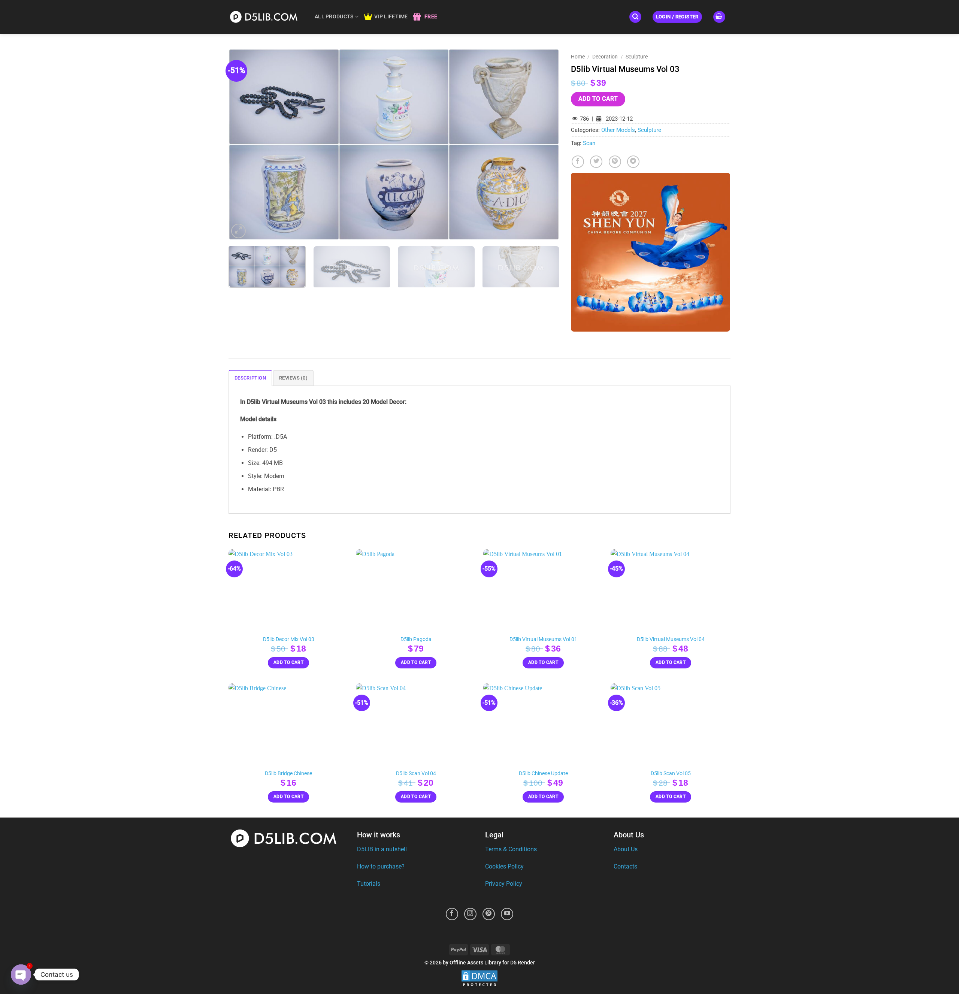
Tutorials (368, 883)
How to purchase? (381, 866)
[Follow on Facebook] (452, 914)
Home (578, 57)
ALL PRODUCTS (334, 16)
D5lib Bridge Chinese (288, 773)
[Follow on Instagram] (470, 914)
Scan (589, 143)
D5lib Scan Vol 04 (416, 773)
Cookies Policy (504, 866)
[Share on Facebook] (578, 161)
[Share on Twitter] (596, 161)
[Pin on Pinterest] (615, 161)
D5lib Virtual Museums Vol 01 (543, 639)
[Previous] (244, 144)
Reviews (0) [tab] (293, 378)
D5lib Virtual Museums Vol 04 (671, 639)
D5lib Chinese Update (543, 773)
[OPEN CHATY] (21, 974)
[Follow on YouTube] (507, 914)
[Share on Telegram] (633, 161)
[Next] (543, 144)
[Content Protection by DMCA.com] (479, 979)
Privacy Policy (503, 883)
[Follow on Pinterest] (488, 914)
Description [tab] (250, 378)
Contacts (625, 866)
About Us (626, 849)
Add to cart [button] (288, 662)
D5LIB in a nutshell (382, 849)
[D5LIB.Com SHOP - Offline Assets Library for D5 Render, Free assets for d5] (266, 16)
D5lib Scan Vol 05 (671, 773)
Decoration (605, 57)
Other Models (618, 130)
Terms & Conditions (511, 849)
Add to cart (598, 99)
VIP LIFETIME (391, 16)
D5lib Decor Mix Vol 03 (288, 639)
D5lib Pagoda (416, 639)
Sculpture (637, 57)
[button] (635, 17)
